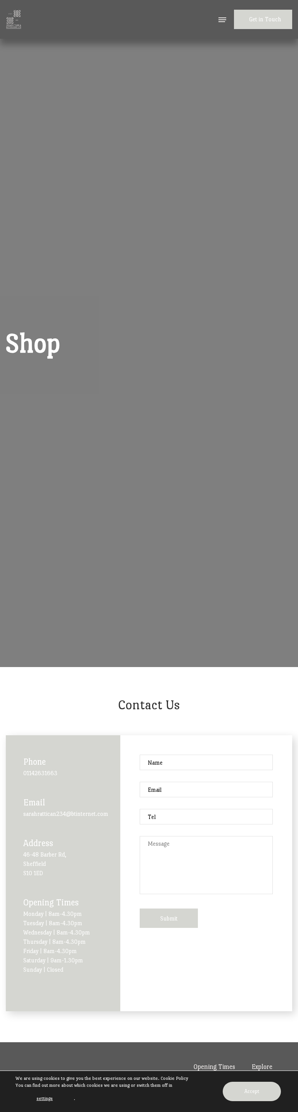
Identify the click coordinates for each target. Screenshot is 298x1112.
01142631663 (40, 773)
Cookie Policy (174, 1078)
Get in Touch (265, 19)
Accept (251, 1091)
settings (44, 1098)
